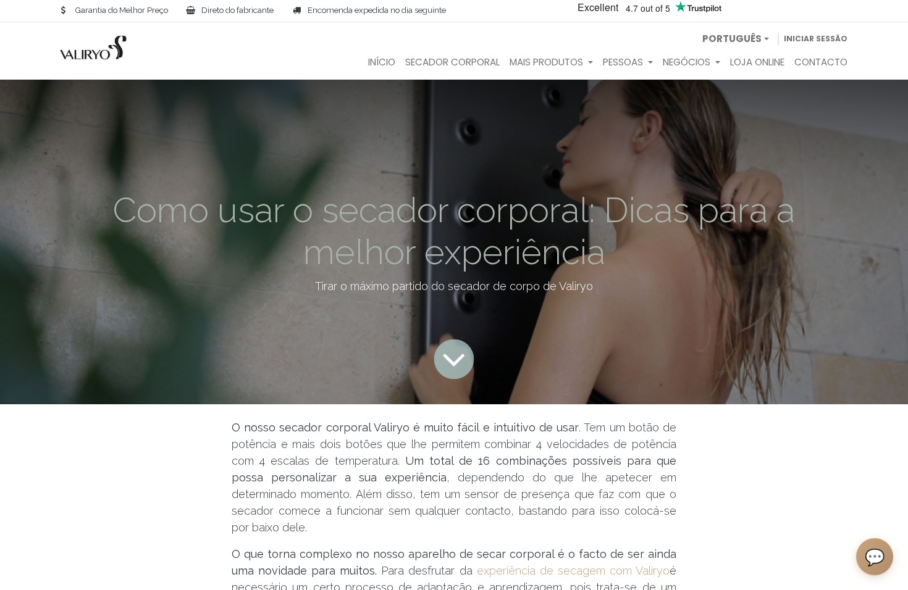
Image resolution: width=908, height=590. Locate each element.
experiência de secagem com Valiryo (573, 570)
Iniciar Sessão (815, 38)
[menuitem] (381, 63)
